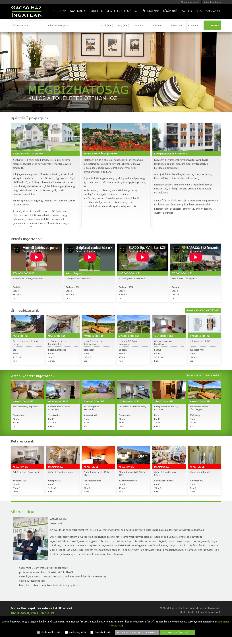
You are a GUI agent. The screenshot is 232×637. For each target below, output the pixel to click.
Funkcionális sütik (51, 632)
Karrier (187, 11)
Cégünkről (170, 11)
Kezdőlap (59, 11)
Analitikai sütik (102, 632)
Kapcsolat (213, 11)
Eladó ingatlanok (189, 2)
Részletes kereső (118, 11)
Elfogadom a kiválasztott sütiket (137, 632)
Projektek (96, 11)
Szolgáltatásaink (146, 11)
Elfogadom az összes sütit (177, 632)
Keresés (214, 25)
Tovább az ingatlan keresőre (203, 310)
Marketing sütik (77, 632)
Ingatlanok (77, 11)
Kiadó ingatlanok (212, 2)
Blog (199, 11)
